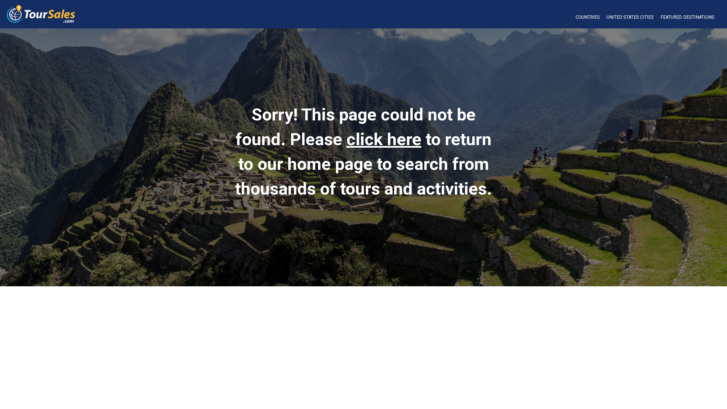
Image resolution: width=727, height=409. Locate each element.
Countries (588, 17)
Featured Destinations (688, 17)
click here (383, 139)
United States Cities (630, 17)
